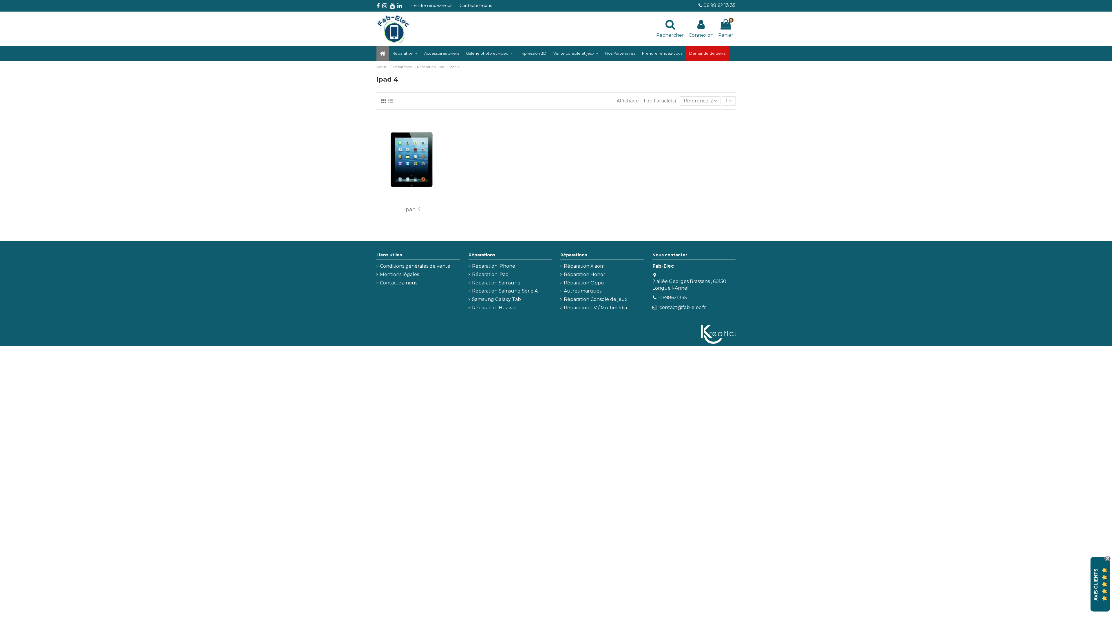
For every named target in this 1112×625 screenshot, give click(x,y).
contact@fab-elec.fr (682, 307)
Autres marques (582, 291)
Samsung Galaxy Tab (496, 299)
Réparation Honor (584, 274)
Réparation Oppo (584, 283)
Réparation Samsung (496, 283)
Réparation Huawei (494, 307)
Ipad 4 (412, 209)
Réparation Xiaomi (585, 266)
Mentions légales (399, 274)
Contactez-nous (476, 5)
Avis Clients (1095, 585)
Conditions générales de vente (415, 266)
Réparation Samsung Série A (505, 291)
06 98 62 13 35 (719, 5)
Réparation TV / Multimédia (595, 307)
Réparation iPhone (493, 266)
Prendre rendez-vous (431, 5)
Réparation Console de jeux (596, 299)
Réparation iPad (490, 274)
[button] (489, 53)
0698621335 (673, 297)
